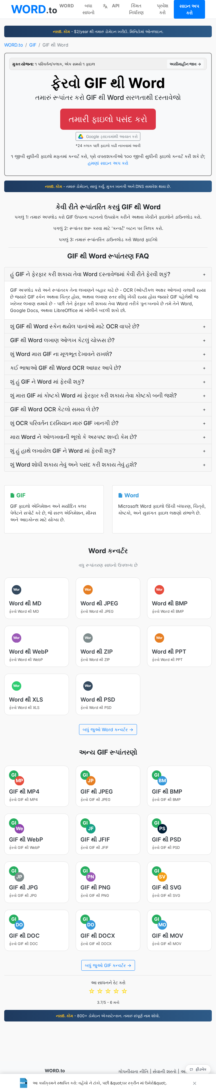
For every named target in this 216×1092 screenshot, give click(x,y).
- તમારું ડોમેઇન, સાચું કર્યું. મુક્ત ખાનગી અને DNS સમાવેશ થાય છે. (108, 186)
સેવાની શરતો (164, 1071)
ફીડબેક (200, 1069)
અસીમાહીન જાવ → (185, 63)
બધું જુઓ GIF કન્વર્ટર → (108, 965)
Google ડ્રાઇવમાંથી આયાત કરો (111, 136)
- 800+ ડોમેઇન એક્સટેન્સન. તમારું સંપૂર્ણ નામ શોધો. (108, 1015)
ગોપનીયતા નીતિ (133, 1071)
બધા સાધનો (88, 9)
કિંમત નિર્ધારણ (136, 9)
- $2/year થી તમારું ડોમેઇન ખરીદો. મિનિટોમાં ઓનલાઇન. (108, 31)
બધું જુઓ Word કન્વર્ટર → (108, 729)
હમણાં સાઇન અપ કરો (108, 163)
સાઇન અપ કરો (189, 9)
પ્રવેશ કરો (162, 9)
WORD (66, 5)
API (115, 5)
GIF (32, 45)
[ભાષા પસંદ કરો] (105, 5)
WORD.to (13, 45)
